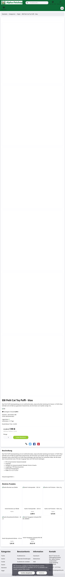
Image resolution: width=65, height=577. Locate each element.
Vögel (18, 14)
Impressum (36, 555)
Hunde (3, 561)
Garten (3, 558)
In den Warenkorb (21, 437)
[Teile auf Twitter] (30, 444)
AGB (34, 561)
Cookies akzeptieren (26, 573)
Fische (3, 555)
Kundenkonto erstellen (23, 561)
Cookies (24, 565)
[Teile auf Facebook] (34, 444)
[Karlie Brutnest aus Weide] (12, 496)
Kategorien (12, 14)
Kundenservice (21, 555)
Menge (5, 434)
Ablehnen (41, 573)
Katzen (3, 564)
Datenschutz (36, 558)
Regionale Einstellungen (23, 558)
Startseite (4, 14)
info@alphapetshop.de (57, 570)
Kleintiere (4, 567)
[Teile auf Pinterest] (38, 444)
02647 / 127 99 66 (55, 567)
